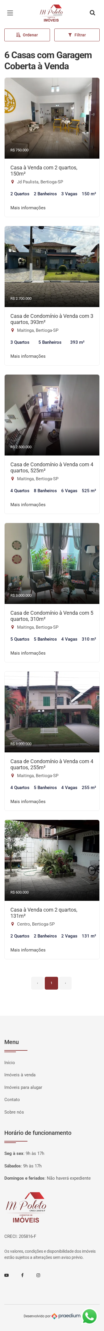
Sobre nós (14, 1112)
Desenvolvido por (37, 1316)
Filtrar (80, 35)
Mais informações (28, 207)
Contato (12, 1099)
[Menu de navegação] (11, 13)
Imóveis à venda (20, 1074)
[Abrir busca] (92, 13)
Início (9, 1062)
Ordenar (30, 35)
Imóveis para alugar (23, 1087)
